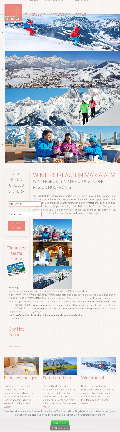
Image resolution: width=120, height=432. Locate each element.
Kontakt (82, 14)
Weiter (7, 406)
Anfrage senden (16, 225)
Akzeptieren (60, 423)
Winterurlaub (61, 14)
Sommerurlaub (36, 14)
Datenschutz (60, 428)
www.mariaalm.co (17, 346)
